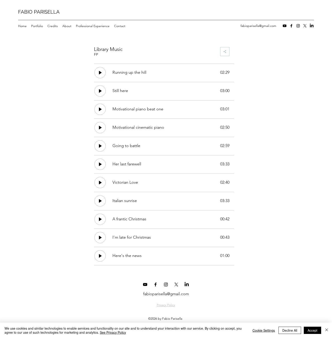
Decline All (289, 330)
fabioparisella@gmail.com (258, 26)
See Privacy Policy (113, 332)
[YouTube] (284, 26)
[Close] (326, 330)
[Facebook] (291, 26)
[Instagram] (298, 26)
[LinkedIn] (311, 26)
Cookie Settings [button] (264, 330)
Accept (312, 330)
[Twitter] (305, 26)
